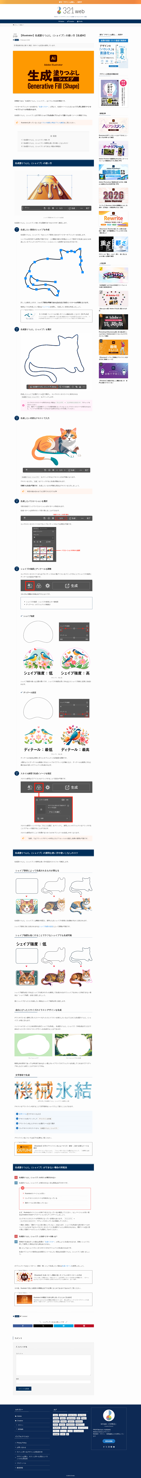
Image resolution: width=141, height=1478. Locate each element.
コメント (19, 1353)
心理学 (63, 1434)
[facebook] (104, 1447)
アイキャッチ (72, 1428)
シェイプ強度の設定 (46, 926)
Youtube (64, 1428)
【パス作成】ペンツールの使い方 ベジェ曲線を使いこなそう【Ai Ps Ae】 (64, 314)
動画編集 (20, 1429)
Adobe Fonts (63, 1415)
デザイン (20, 1425)
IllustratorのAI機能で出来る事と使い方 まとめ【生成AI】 (53, 1297)
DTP (78, 1418)
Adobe (16, 40)
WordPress (57, 1428)
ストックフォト (83, 1428)
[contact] (114, 1447)
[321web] (70, 10)
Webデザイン (80, 1425)
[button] (23, 1325)
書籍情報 (20, 1468)
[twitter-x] (106, 1447)
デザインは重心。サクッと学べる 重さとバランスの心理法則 (32, 1457)
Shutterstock (70, 1425)
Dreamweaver (71, 1418)
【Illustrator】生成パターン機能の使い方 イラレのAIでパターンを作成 (58, 1275)
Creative (20, 1420)
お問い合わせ (21, 1447)
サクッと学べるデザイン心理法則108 (29, 1452)
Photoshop (79, 1421)
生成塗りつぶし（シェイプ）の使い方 (37, 140)
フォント (63, 1431)
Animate (56, 1418)
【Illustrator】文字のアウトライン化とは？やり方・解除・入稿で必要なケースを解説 (61, 1147)
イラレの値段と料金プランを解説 (52, 122)
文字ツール (23, 1114)
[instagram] (109, 1447)
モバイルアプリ (78, 1431)
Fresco (84, 1418)
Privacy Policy (21, 1443)
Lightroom (71, 1421)
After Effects (81, 1415)
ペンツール (46, 307)
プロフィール (21, 1463)
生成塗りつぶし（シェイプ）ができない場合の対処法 (42, 146)
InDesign (63, 1421)
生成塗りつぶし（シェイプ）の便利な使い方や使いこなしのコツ (46, 143)
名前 (17, 1379)
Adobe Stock (72, 1415)
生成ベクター (43, 106)
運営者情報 (109, 1441)
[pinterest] (111, 1447)
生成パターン (66, 1266)
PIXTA (55, 1425)
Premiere (62, 1425)
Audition (63, 1418)
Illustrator (24, 1316)
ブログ (70, 1431)
